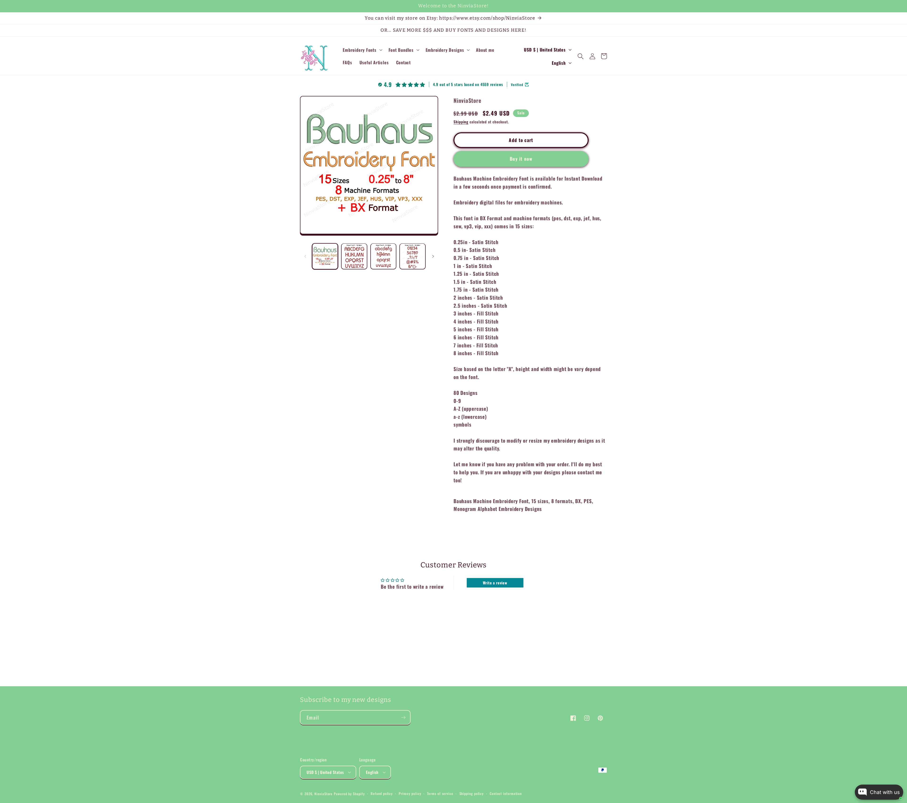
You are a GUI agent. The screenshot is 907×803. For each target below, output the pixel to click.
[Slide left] (305, 256)
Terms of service (440, 793)
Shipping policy (471, 793)
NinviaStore (323, 793)
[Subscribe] (403, 717)
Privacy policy (410, 793)
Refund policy (382, 793)
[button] (362, 49)
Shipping (461, 122)
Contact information (506, 793)
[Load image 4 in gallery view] (412, 256)
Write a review (495, 583)
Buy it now (521, 158)
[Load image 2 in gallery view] (354, 256)
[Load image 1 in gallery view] (325, 256)
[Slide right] (433, 256)
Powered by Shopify (349, 793)
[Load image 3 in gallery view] (383, 256)
